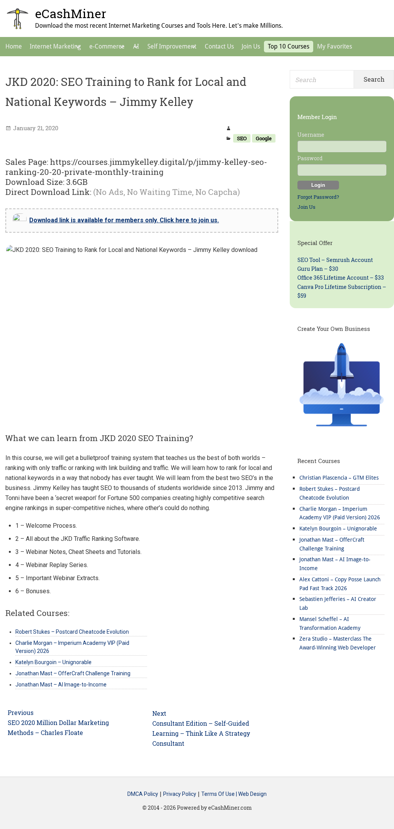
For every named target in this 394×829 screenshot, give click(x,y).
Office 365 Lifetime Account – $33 (340, 277)
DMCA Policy (142, 794)
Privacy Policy (179, 794)
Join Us (306, 206)
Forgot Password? (318, 196)
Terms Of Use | (219, 794)
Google (264, 138)
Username (310, 134)
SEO (242, 138)
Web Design (252, 794)
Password (309, 158)
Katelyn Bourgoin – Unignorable (338, 528)
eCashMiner (70, 13)
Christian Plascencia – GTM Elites (339, 478)
